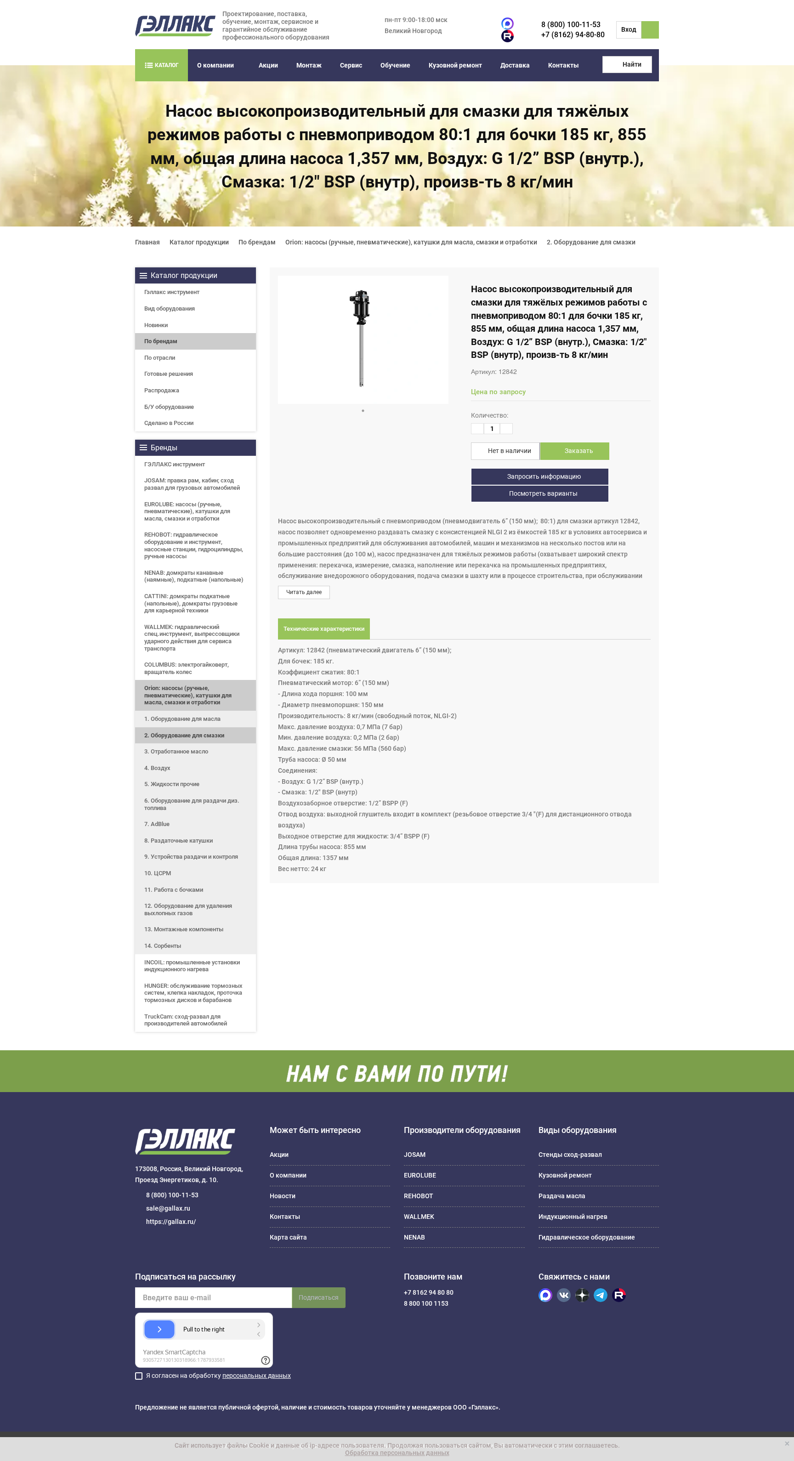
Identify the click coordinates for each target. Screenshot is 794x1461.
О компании (215, 65)
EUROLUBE (420, 1175)
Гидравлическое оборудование (587, 1237)
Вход (628, 29)
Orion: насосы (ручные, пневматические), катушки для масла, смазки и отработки (188, 695)
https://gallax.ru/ (171, 1221)
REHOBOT (418, 1196)
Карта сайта (288, 1237)
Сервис (351, 65)
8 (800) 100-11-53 (571, 24)
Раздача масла (562, 1196)
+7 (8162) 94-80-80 (573, 34)
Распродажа (161, 390)
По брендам (160, 341)
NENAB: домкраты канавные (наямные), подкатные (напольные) (194, 576)
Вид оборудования (169, 308)
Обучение (395, 65)
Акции (268, 65)
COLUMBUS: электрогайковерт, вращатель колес (186, 668)
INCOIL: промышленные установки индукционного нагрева (192, 966)
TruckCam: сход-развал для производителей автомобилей (185, 1020)
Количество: (489, 415)
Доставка (515, 65)
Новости (282, 1196)
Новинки (156, 325)
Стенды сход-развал (570, 1154)
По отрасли (159, 357)
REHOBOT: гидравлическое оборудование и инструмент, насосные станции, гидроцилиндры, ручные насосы (193, 545)
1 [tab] (363, 410)
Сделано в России (168, 422)
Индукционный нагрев (573, 1216)
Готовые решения (168, 373)
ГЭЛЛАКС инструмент (174, 464)
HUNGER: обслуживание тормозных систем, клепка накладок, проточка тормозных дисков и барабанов (193, 992)
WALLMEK (419, 1216)
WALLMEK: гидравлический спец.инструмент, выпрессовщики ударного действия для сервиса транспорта (191, 637)
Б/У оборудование (169, 406)
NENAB (414, 1237)
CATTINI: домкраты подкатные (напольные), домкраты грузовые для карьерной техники (191, 603)
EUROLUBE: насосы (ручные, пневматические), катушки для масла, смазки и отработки (187, 511)
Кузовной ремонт (455, 65)
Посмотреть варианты (543, 493)
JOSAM (414, 1154)
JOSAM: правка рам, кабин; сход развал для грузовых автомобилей (192, 484)
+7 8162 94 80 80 (429, 1292)
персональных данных (256, 1375)
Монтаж (309, 65)
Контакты (563, 65)
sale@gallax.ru (168, 1208)
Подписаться (319, 1297)
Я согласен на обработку (218, 1375)
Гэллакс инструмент (171, 292)
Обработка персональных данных (397, 1452)
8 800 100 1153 (426, 1303)
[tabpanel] (363, 340)
